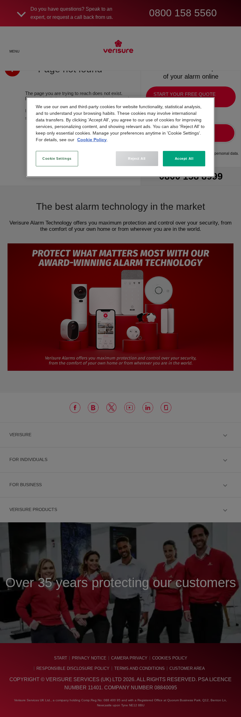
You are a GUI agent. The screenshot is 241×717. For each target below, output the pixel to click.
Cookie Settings (57, 158)
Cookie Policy (92, 139)
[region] (120, 137)
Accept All (184, 158)
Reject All (137, 158)
